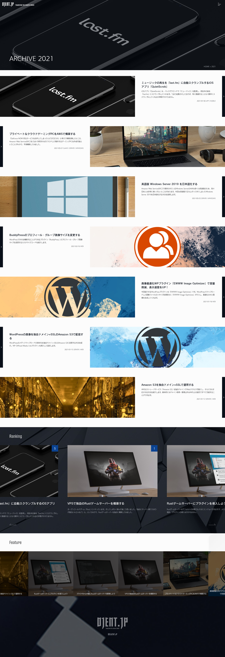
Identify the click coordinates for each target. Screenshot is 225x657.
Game (65, 148)
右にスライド (212, 524)
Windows (80, 148)
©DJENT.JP (112, 634)
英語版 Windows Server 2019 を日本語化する (169, 184)
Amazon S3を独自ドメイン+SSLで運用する (167, 385)
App (207, 101)
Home (206, 66)
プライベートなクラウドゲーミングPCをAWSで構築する (42, 134)
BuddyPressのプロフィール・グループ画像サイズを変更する (44, 235)
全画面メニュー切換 (220, 4)
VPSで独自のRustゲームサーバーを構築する (96, 503)
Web (82, 246)
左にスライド (12, 524)
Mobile (213, 101)
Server (71, 148)
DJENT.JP (18, 4)
